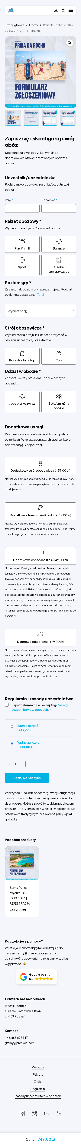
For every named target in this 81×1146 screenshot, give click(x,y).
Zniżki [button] (37, 1082)
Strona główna (14, 25)
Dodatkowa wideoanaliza (31, 560)
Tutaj (40, 295)
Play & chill (22, 248)
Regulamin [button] (37, 1089)
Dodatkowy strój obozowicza (32, 470)
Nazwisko (49, 200)
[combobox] (40, 311)
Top (59, 360)
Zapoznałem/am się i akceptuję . (39, 707)
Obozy (33, 25)
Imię (9, 200)
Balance (59, 248)
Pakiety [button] (38, 1074)
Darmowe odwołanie (32, 642)
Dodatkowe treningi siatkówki (32, 515)
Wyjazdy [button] (38, 1067)
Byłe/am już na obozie (58, 405)
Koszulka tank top (22, 360)
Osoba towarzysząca (59, 269)
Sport (22, 267)
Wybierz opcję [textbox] (18, 311)
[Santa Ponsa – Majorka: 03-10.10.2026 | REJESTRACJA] (22, 863)
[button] (71, 10)
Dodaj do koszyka (27, 778)
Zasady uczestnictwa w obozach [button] (38, 1096)
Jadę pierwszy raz (22, 403)
